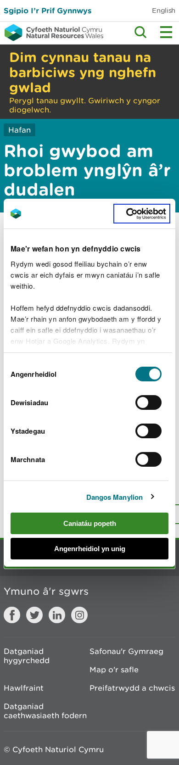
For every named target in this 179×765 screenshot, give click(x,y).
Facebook (12, 615)
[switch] (148, 402)
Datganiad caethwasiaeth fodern (45, 711)
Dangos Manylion (114, 497)
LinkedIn (57, 615)
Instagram (79, 615)
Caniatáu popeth (89, 523)
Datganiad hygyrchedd (27, 656)
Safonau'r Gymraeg (126, 651)
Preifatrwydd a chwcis (132, 687)
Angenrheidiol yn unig (89, 549)
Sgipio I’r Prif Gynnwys (47, 10)
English (163, 10)
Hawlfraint (24, 687)
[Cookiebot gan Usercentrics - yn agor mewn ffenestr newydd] (141, 214)
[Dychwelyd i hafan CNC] (51, 32)
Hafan (19, 129)
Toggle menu (166, 32)
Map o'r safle (114, 669)
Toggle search (140, 32)
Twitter (34, 615)
